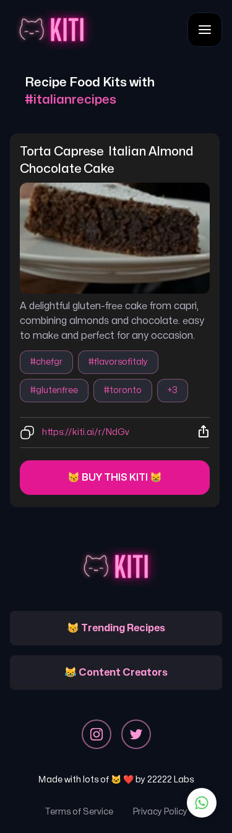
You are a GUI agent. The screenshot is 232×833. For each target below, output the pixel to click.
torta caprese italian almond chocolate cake (108, 160)
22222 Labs (170, 780)
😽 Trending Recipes (116, 628)
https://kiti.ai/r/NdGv (85, 432)
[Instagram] (96, 734)
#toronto (123, 390)
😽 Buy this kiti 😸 (114, 478)
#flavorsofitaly (118, 362)
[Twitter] (136, 734)
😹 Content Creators (116, 673)
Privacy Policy (160, 812)
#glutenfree (54, 390)
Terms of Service (79, 812)
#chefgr (46, 362)
